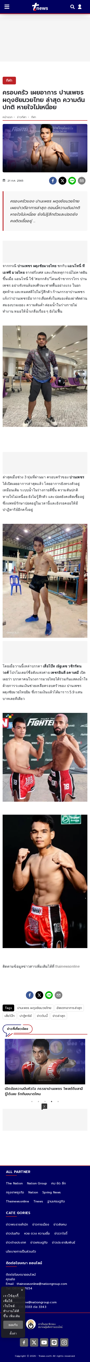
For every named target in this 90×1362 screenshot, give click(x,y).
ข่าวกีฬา (21, 117)
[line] (72, 181)
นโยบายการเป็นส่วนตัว (21, 1251)
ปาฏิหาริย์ (26, 1016)
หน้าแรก (7, 117)
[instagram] (64, 1342)
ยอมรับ (13, 1325)
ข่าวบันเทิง (13, 1233)
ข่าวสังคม (60, 1224)
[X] (34, 1342)
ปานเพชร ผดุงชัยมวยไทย (34, 1008)
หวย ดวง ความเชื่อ (37, 1233)
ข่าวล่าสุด (59, 1016)
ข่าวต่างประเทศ (16, 1242)
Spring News (51, 1192)
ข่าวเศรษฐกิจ (39, 1242)
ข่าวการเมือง (40, 1224)
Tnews (38, 1201)
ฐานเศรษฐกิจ (56, 1201)
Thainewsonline (17, 1201)
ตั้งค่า (13, 1333)
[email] (82, 181)
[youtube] (44, 1342)
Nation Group (37, 1183)
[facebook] (53, 181)
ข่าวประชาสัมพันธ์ (63, 1242)
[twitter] (62, 181)
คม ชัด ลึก (58, 1183)
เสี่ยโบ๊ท (10, 1016)
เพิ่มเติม (14, 1316)
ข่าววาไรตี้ (61, 1233)
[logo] (37, 7)
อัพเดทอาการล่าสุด (69, 1008)
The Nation (14, 1183)
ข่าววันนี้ (42, 1016)
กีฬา (33, 117)
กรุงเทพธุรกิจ (15, 1192)
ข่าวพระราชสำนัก (17, 1224)
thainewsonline (67, 966)
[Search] (73, 6)
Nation (33, 1192)
